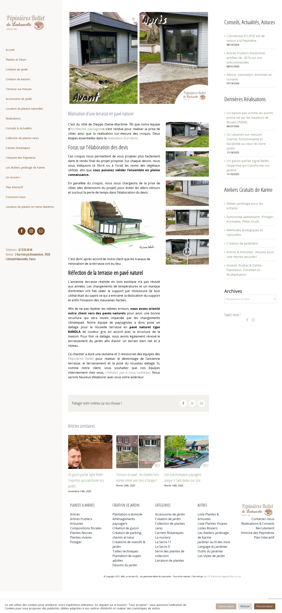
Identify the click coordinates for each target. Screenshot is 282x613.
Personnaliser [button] (264, 606)
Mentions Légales (220, 576)
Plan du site (235, 576)
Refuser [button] (245, 606)
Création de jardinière (242, 243)
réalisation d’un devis (122, 138)
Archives (233, 291)
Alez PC (207, 576)
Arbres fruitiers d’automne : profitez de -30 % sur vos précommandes (246, 57)
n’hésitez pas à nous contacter (128, 372)
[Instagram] (253, 320)
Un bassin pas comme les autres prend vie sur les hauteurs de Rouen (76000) (250, 117)
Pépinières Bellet (81, 359)
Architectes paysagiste (86, 129)
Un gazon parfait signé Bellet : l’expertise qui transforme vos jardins (86, 480)
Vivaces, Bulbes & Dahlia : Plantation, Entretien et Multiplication (245, 270)
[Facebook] (247, 320)
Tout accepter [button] (226, 606)
